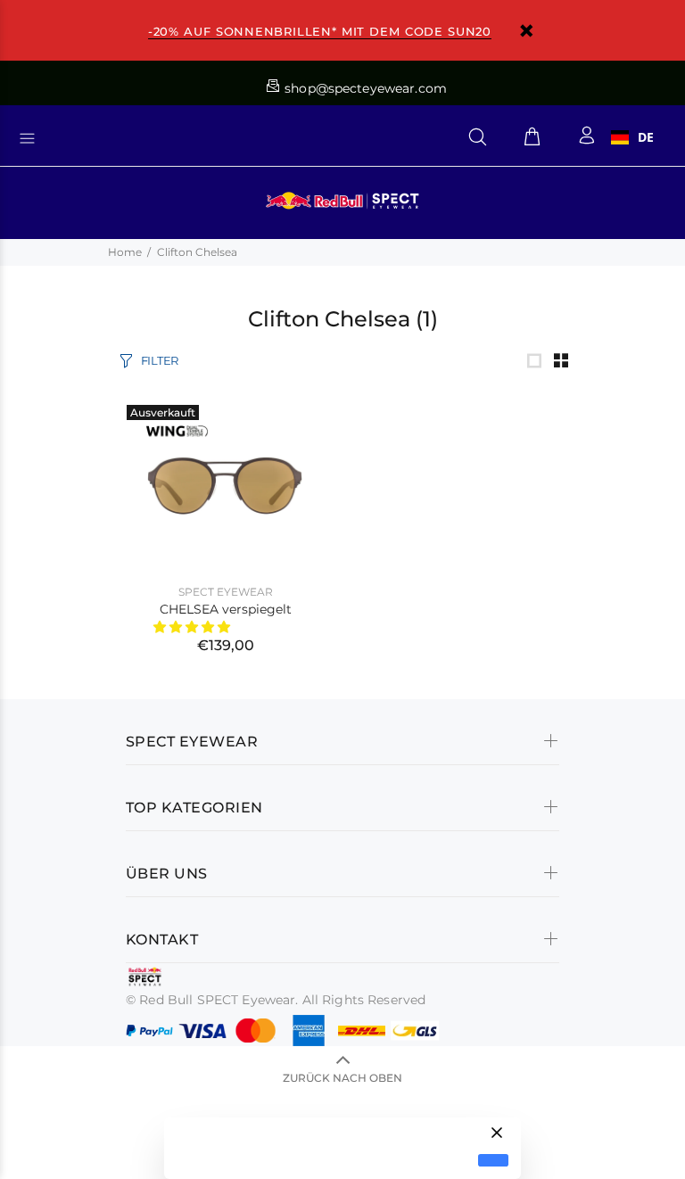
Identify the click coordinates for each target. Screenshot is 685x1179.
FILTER (159, 360)
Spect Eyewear (225, 591)
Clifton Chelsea (197, 252)
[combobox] (632, 137)
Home (125, 252)
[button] (193, 627)
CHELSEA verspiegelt (226, 609)
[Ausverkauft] (225, 482)
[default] (493, 1160)
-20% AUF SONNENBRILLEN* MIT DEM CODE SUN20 (319, 31)
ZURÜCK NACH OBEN (342, 1077)
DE (646, 137)
